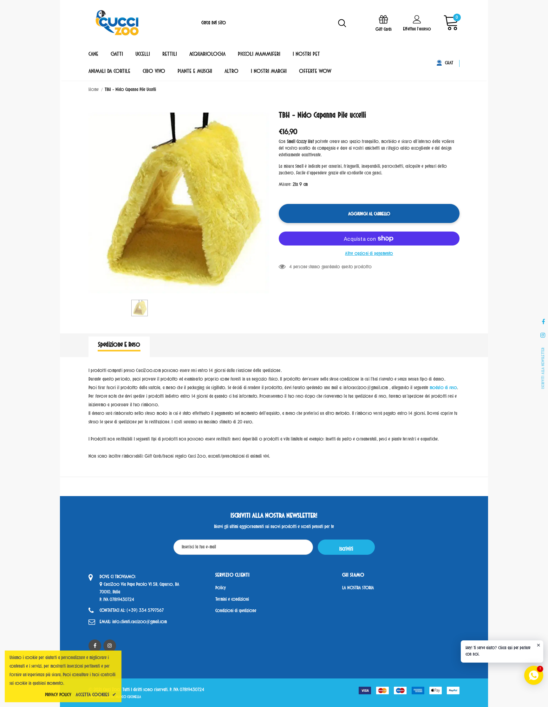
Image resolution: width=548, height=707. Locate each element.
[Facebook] (94, 645)
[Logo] (117, 23)
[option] (178, 203)
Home (93, 90)
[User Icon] (417, 19)
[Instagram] (109, 645)
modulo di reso (443, 388)
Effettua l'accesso (417, 29)
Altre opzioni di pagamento (369, 254)
